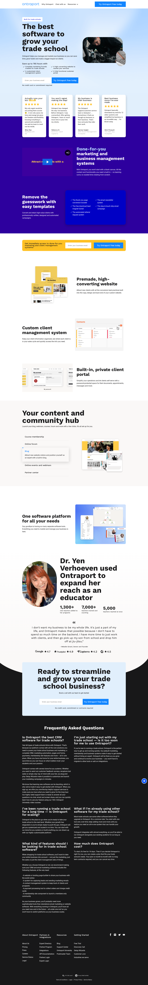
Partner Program (45, 947)
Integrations (44, 950)
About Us (25, 943)
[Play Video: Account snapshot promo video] (47, 162)
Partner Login (44, 957)
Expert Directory (45, 943)
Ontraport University (64, 950)
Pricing (25, 947)
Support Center (62, 947)
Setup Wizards (79, 950)
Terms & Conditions (61, 980)
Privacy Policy (78, 980)
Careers (25, 954)
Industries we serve (81, 957)
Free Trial (77, 943)
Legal (24, 961)
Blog (58, 943)
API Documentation (46, 954)
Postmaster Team (63, 954)
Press (24, 950)
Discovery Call (79, 947)
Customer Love (79, 954)
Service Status (27, 957)
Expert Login (44, 961)
